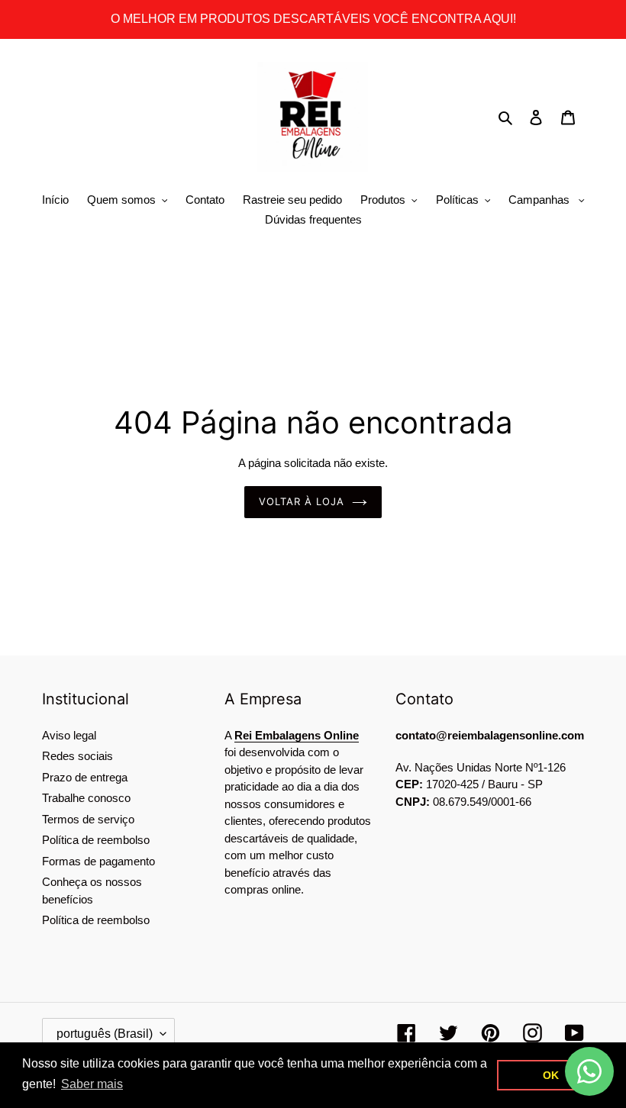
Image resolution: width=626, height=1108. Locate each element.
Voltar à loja (302, 501)
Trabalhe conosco (86, 797)
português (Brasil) (104, 1033)
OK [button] (551, 1075)
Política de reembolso (96, 839)
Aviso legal (69, 735)
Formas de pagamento (98, 861)
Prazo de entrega (84, 777)
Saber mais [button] (92, 1083)
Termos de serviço (88, 819)
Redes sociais (77, 755)
